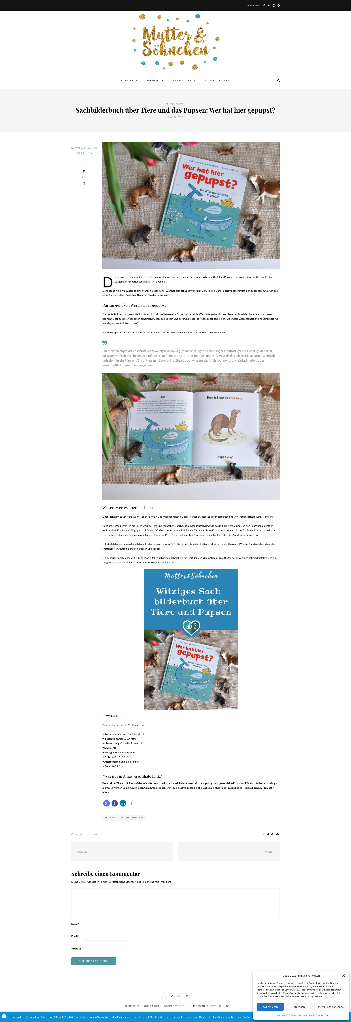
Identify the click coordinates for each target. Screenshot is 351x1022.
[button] (344, 976)
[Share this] (84, 164)
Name (75, 924)
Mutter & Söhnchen (84, 148)
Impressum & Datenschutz (288, 1015)
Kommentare (84, 152)
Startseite (129, 80)
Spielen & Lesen (175, 104)
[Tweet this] (84, 171)
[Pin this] (84, 184)
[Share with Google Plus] (84, 177)
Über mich (155, 80)
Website (76, 948)
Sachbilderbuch (132, 817)
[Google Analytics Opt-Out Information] (4, 1017)
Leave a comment (85, 834)
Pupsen (110, 817)
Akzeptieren (270, 1006)
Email (75, 936)
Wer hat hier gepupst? (114, 724)
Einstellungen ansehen (330, 1006)
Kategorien (182, 80)
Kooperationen (217, 80)
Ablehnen (299, 1006)
